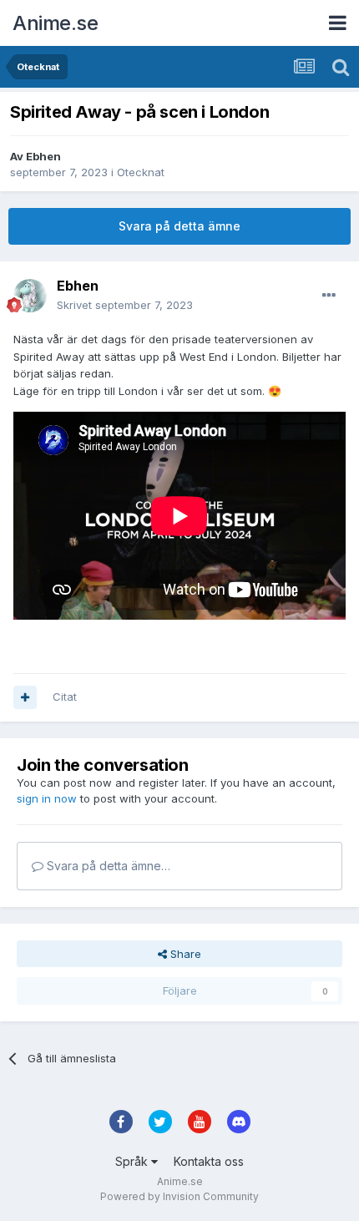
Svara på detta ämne (179, 226)
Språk (133, 1161)
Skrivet (125, 305)
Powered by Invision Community (179, 1196)
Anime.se (55, 23)
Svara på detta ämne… (106, 866)
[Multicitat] (25, 697)
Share (184, 953)
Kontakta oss (209, 1161)
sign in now (47, 798)
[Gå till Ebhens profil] (30, 295)
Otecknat (140, 172)
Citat (65, 696)
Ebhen (43, 156)
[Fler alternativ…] (329, 296)
